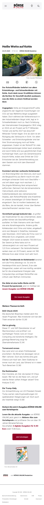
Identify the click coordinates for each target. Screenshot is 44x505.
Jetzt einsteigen (22, 437)
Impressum (39, 499)
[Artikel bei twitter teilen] (36, 82)
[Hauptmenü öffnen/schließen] (5, 5)
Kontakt (26, 499)
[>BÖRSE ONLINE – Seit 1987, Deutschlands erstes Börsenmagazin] (19, 5)
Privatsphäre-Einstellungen (9, 499)
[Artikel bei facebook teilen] (26, 82)
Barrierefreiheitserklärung (9, 495)
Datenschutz (23, 495)
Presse (40, 495)
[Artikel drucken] (17, 82)
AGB (33, 495)
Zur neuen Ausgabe (22, 297)
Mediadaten (5, 502)
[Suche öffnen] (38, 5)
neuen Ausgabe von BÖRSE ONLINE (18, 289)
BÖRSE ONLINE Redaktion (23, 475)
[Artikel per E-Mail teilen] (7, 82)
